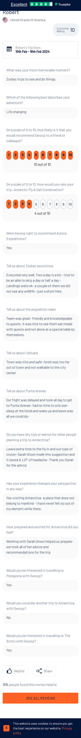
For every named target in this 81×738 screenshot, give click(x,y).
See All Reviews (40, 698)
